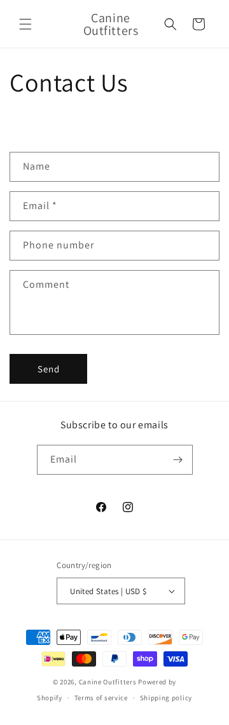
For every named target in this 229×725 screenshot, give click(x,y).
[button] (25, 24)
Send (49, 369)
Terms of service (101, 697)
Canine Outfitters (108, 681)
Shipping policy (166, 697)
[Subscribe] (178, 460)
